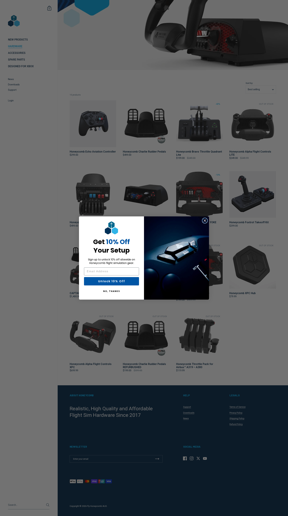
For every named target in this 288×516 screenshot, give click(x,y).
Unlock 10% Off (111, 281)
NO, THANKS (111, 291)
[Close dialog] (204, 220)
